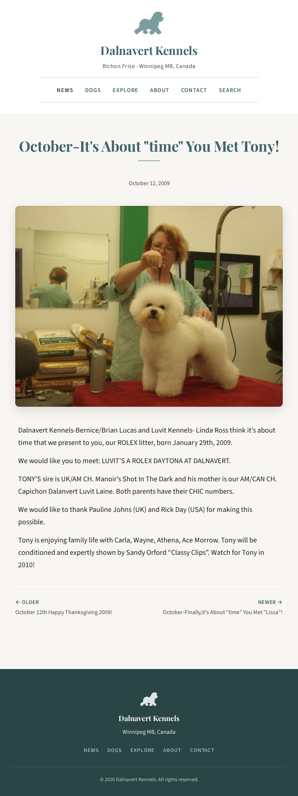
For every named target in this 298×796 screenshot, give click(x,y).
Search (230, 90)
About (160, 90)
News (65, 90)
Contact (194, 90)
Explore (125, 90)
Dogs (93, 90)
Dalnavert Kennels (149, 50)
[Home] (149, 26)
